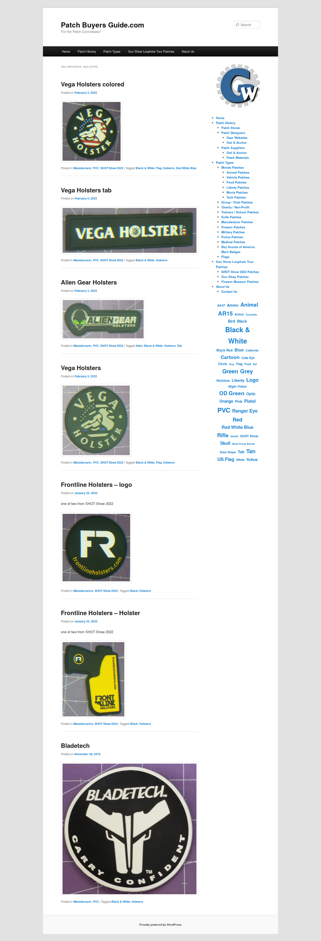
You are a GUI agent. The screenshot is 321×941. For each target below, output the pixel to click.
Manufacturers (83, 591)
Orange (226, 401)
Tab (179, 346)
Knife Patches (231, 217)
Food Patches (237, 182)
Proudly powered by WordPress (160, 924)
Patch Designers (233, 132)
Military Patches (233, 232)
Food (247, 364)
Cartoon (230, 357)
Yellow (252, 459)
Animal (249, 304)
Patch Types (112, 51)
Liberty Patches (238, 187)
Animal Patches (238, 172)
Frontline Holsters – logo (96, 484)
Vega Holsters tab (86, 190)
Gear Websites (237, 137)
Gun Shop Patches (235, 276)
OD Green (231, 393)
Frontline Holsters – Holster (100, 612)
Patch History (87, 51)
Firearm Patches (233, 227)
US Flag (225, 459)
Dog (231, 364)
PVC (96, 168)
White (240, 459)
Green (230, 371)
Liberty (238, 380)
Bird (231, 321)
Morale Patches (232, 167)
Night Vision (237, 386)
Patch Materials (238, 157)
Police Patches (232, 237)
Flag (159, 168)
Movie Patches (237, 192)
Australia (251, 314)
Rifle (223, 435)
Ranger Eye (245, 410)
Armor (239, 314)
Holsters (169, 168)
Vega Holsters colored (92, 84)
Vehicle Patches (238, 177)
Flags (225, 256)
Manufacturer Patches (237, 222)
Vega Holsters (81, 367)
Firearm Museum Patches (239, 281)
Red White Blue (186, 168)
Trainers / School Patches (240, 212)
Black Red (224, 350)
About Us (188, 51)
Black (134, 591)
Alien (139, 346)
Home (66, 51)
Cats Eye (248, 357)
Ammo (233, 305)
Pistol (250, 401)
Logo (252, 379)
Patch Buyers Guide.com (102, 25)
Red (238, 419)
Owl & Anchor (237, 142)
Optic (251, 393)
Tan (250, 451)
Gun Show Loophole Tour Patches (151, 51)
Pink (238, 401)
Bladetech (75, 745)
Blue (239, 350)
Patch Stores (230, 127)
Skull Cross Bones (243, 443)
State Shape (228, 452)
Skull (225, 443)
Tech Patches (236, 197)
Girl (255, 364)
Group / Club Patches (237, 202)
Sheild (234, 436)
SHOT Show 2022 (111, 168)
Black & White (145, 168)
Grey (246, 371)
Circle (222, 363)
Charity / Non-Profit (235, 207)
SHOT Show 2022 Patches (240, 271)
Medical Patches (233, 242)
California (252, 350)
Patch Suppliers (233, 147)
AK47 (221, 305)
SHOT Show (249, 436)
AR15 (225, 313)
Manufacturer (83, 168)
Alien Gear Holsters (89, 282)
